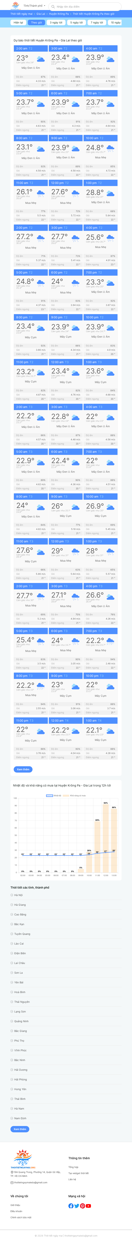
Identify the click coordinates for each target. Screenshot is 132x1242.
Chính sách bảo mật (20, 1217)
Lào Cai (19, 943)
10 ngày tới (118, 22)
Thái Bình (19, 1098)
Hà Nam (19, 1108)
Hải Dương (20, 1069)
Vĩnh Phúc (20, 1050)
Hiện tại (18, 22)
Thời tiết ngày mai (21, 13)
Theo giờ (36, 22)
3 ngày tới (56, 22)
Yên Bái (18, 982)
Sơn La (18, 972)
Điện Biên (20, 953)
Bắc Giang (20, 1031)
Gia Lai (41, 13)
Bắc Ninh (19, 1060)
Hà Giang (20, 904)
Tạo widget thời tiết (78, 1173)
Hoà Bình (19, 992)
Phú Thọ (19, 1040)
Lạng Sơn (20, 1011)
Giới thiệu (15, 1205)
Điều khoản (16, 1211)
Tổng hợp (73, 1167)
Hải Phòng (20, 1079)
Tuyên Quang (22, 933)
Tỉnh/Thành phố (33, 5)
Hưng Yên (20, 1089)
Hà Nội (18, 895)
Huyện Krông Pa (59, 13)
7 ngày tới (97, 22)
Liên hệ (72, 1179)
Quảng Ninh (21, 1021)
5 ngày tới (76, 22)
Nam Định (20, 1118)
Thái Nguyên (22, 1001)
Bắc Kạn (19, 924)
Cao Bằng (20, 914)
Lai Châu (19, 963)
